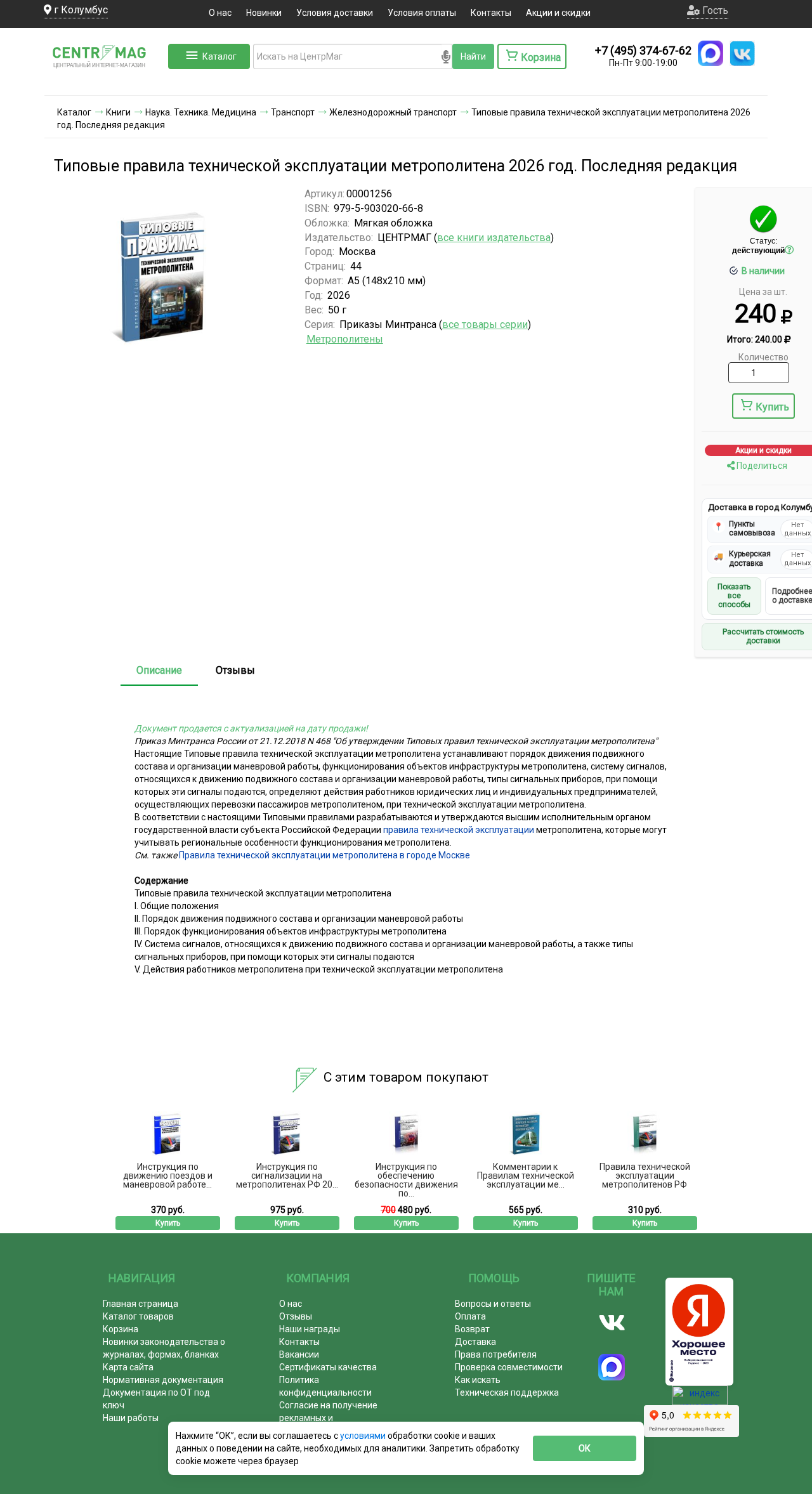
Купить (772, 407)
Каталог (219, 56)
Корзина (120, 1329)
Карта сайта (128, 1367)
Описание (159, 670)
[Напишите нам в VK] (742, 53)
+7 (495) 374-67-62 (643, 50)
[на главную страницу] (104, 82)
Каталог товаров (138, 1316)
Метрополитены (344, 339)
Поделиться (761, 466)
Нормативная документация (163, 1380)
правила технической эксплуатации (458, 830)
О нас (220, 13)
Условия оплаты (422, 13)
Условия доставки (334, 13)
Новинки (264, 13)
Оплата (470, 1316)
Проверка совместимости (509, 1367)
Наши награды (309, 1329)
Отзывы (235, 670)
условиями (364, 1436)
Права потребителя (496, 1354)
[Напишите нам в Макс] (710, 53)
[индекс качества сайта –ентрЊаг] (700, 1399)
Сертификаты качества (328, 1367)
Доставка (475, 1342)
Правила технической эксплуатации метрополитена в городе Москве (324, 855)
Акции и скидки (558, 13)
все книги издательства (494, 238)
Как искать (478, 1380)
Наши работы (131, 1418)
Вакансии (299, 1354)
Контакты (491, 13)
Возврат (472, 1329)
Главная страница (140, 1304)
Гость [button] (714, 10)
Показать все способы (733, 596)
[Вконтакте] (612, 1323)
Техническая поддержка (507, 1392)
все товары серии (485, 324)
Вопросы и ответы (493, 1304)
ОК (585, 1448)
